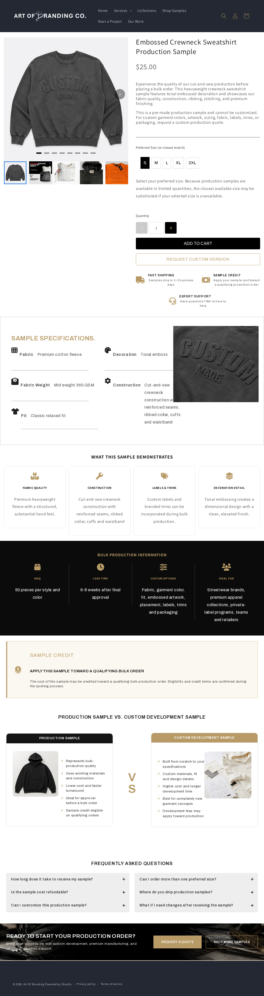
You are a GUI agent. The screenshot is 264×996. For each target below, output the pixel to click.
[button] (122, 10)
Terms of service (111, 984)
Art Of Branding (34, 984)
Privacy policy (86, 984)
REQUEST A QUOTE (177, 942)
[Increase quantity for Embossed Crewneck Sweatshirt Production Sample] (171, 228)
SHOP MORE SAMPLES (232, 942)
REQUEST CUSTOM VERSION (197, 259)
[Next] (120, 94)
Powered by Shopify (58, 984)
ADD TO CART (198, 243)
